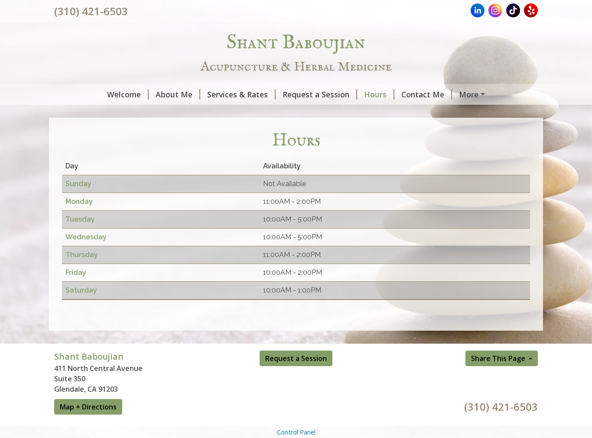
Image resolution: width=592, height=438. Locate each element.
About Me (174, 94)
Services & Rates (237, 94)
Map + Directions (88, 407)
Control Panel (296, 432)
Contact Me (422, 94)
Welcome (124, 94)
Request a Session (316, 94)
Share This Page (499, 358)
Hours (375, 94)
